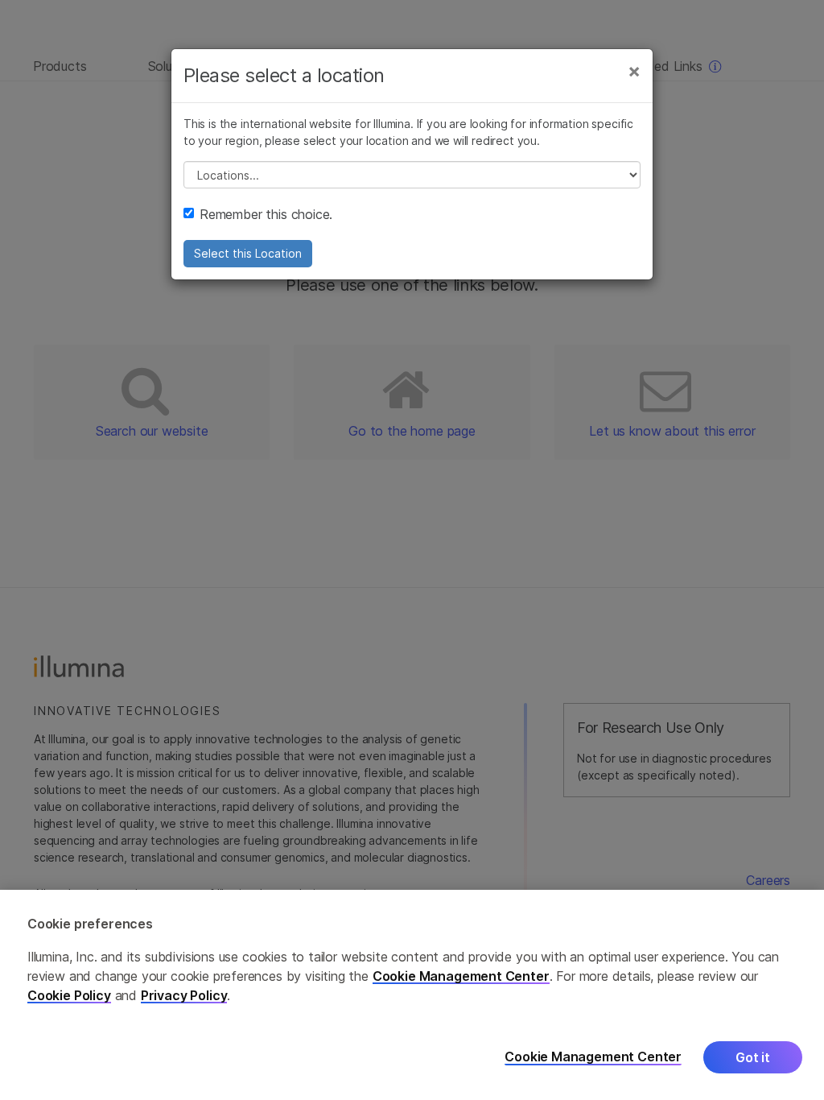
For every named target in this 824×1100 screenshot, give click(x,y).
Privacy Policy (184, 995)
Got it (752, 1057)
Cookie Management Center (461, 976)
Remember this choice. (266, 214)
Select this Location (248, 253)
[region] (412, 995)
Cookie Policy (69, 995)
